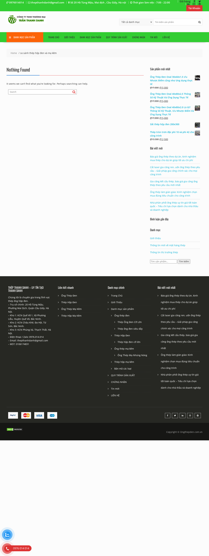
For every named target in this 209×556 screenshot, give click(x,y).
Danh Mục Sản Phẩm (24, 37)
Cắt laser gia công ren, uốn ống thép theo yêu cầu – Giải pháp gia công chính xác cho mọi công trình (175, 171)
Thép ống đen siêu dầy (130, 328)
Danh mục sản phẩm (90, 37)
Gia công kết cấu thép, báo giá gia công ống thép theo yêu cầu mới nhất (179, 342)
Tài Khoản (194, 8)
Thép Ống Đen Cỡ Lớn (130, 322)
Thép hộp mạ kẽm (124, 361)
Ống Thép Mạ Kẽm (71, 309)
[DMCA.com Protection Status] (15, 430)
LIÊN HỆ (166, 37)
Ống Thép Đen (69, 295)
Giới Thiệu (69, 37)
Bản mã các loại (122, 368)
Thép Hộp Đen (69, 302)
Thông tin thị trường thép (164, 252)
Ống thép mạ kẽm (124, 348)
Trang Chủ (53, 37)
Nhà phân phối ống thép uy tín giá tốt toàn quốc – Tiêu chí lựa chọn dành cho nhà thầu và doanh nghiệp (174, 206)
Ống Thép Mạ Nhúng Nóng (132, 355)
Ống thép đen (121, 315)
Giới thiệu (155, 238)
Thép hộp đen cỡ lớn (129, 341)
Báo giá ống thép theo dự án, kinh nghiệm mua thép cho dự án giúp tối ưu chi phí (179, 302)
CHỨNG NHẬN (138, 37)
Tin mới (154, 37)
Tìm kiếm (184, 261)
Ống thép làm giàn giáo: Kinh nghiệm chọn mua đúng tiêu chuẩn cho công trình (180, 361)
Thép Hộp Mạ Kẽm (71, 315)
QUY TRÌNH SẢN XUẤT (116, 37)
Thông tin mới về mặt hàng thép (167, 245)
